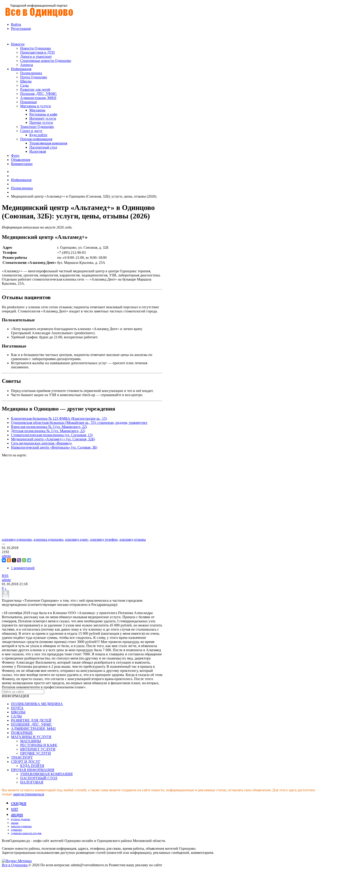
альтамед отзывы (132, 539)
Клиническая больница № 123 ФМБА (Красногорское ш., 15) (59, 418)
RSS (5, 576)
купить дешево (20, 819)
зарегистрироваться (28, 794)
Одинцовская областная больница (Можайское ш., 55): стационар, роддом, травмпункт (79, 423)
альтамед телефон (104, 539)
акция (14, 823)
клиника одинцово (48, 539)
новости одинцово (21, 826)
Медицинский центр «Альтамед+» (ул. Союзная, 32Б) (53, 439)
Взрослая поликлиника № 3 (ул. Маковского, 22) (49, 427)
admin (6, 556)
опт (14, 808)
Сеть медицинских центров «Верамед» (41, 443)
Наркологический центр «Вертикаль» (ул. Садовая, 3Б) (54, 447)
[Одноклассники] (9, 560)
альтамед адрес (76, 539)
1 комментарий (23, 568)
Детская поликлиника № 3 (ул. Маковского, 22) (48, 431)
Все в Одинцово (15, 865)
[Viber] (19, 560)
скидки (18, 803)
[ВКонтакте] (4, 560)
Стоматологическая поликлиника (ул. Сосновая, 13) (52, 435)
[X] (14, 560)
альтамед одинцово (17, 539)
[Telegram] (29, 560)
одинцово (16, 829)
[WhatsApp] (24, 560)
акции (17, 814)
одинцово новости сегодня (26, 833)
